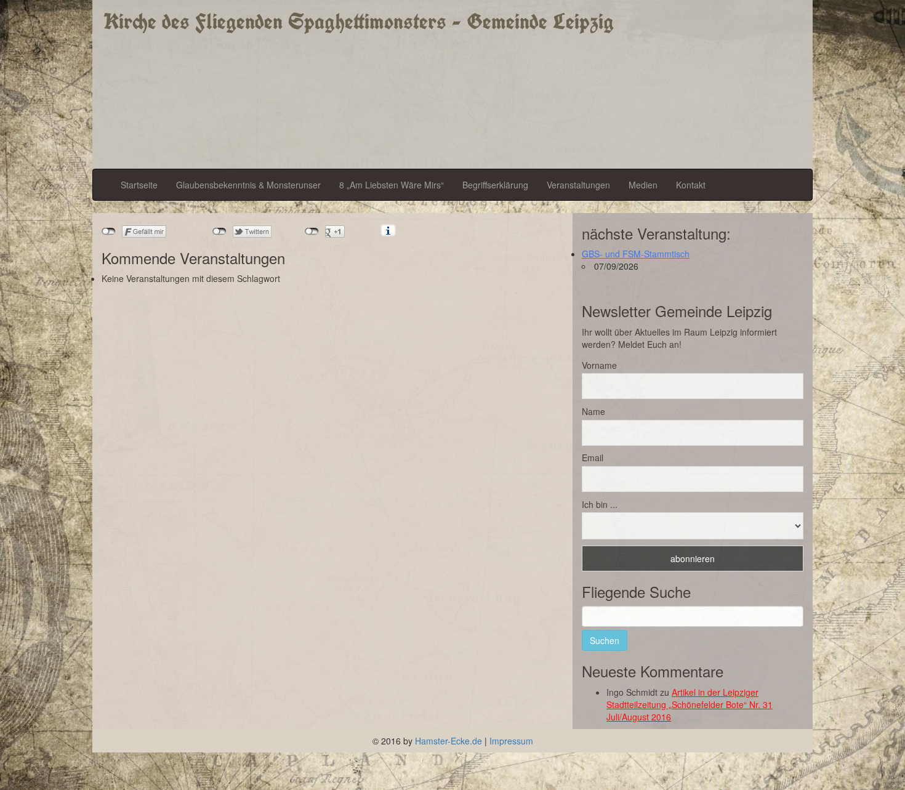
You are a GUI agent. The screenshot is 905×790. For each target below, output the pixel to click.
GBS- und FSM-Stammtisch (636, 254)
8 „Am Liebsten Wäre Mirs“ (391, 185)
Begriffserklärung (495, 185)
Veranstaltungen (578, 185)
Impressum (511, 741)
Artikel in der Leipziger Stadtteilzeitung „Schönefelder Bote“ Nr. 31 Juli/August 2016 (689, 704)
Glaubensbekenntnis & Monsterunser (248, 185)
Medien (643, 185)
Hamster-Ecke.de (448, 741)
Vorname (599, 365)
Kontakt (691, 185)
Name (593, 411)
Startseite (139, 185)
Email (592, 457)
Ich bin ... (599, 504)
